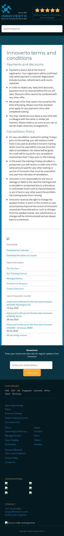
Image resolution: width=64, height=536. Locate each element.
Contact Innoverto (15, 288)
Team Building (12, 440)
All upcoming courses (17, 335)
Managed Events (15, 278)
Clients (37, 440)
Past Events (10, 444)
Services (38, 431)
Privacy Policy (11, 457)
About (37, 427)
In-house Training (13, 413)
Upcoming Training (14, 405)
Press (36, 435)
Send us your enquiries (16, 514)
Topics (8, 409)
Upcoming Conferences (16, 431)
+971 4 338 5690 (13, 508)
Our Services (13, 268)
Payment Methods (13, 449)
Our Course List (12, 422)
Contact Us (10, 462)
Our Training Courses (17, 273)
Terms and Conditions (15, 453)
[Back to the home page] (14, 11)
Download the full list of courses (22, 255)
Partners (38, 444)
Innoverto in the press (17, 283)
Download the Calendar (18, 250)
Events (8, 427)
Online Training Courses (16, 417)
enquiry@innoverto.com (16, 511)
